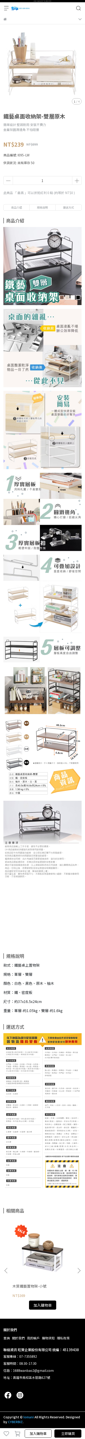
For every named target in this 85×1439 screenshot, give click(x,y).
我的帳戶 (33, 1338)
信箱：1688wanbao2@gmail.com (28, 1370)
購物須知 (48, 1338)
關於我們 (18, 1338)
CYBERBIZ (15, 1421)
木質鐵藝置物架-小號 (29, 1286)
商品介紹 (16, 207)
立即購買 (68, 1433)
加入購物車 (38, 1433)
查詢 (6, 1338)
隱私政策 (63, 1338)
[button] (79, 1270)
